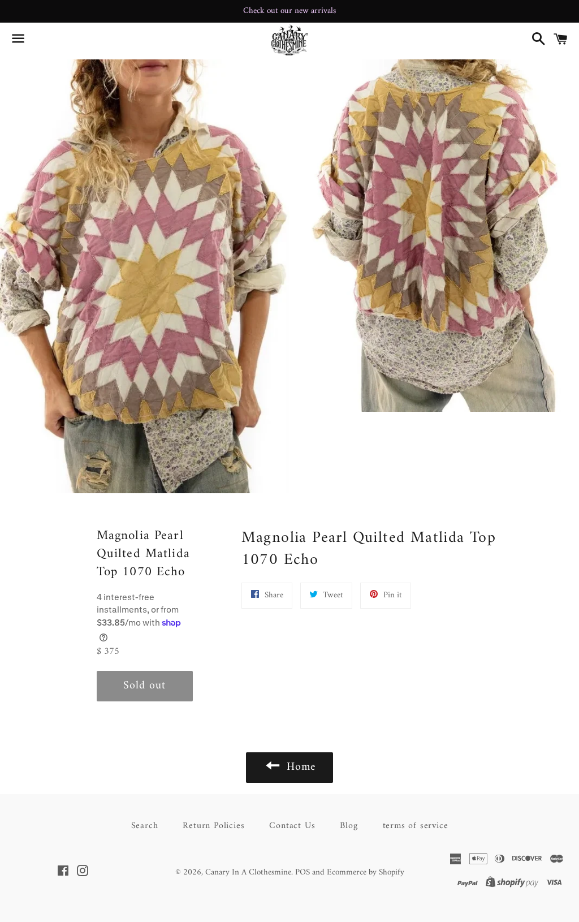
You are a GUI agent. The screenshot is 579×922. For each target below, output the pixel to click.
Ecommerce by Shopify (365, 872)
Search (144, 826)
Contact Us (292, 826)
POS (302, 872)
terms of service (415, 826)
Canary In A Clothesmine (248, 872)
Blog (348, 826)
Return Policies (213, 826)
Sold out (144, 686)
